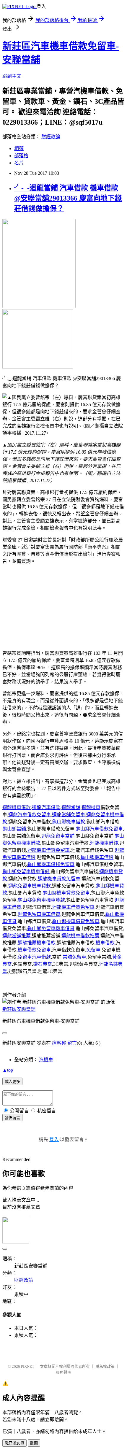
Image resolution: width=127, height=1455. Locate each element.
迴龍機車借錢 (104, 843)
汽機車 (46, 1059)
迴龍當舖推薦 (16, 935)
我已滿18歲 (14, 1443)
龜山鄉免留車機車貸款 (41, 900)
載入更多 (12, 1081)
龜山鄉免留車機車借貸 (50, 928)
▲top (7, 1070)
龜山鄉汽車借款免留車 (99, 828)
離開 (34, 1443)
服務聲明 (63, 1372)
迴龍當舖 (70, 807)
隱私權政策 (105, 1366)
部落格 (21, 155)
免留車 (93, 949)
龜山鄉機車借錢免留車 (50, 864)
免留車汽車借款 (34, 957)
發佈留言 (12, 1118)
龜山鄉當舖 (14, 828)
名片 (19, 162)
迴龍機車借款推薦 (80, 935)
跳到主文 (11, 76)
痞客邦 (59, 1043)
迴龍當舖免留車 (68, 814)
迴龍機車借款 (16, 807)
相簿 (19, 148)
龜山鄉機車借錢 (96, 857)
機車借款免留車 (34, 949)
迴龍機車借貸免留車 (73, 907)
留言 (72, 1043)
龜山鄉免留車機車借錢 (26, 871)
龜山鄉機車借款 (68, 821)
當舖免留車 (74, 957)
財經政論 (50, 136)
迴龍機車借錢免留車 (48, 850)
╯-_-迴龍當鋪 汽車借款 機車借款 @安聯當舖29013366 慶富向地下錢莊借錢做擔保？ (68, 198)
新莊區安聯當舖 (18, 1009)
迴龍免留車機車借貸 (39, 914)
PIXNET (27, 1366)
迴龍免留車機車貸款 (29, 885)
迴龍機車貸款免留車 (59, 878)
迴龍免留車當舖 (57, 835)
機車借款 (105, 942)
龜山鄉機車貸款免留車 (66, 892)
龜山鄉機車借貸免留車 (75, 921)
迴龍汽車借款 (46, 807)
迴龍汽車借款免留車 (29, 814)
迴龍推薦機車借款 (37, 942)
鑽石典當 (42, 964)
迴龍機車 (91, 807)
